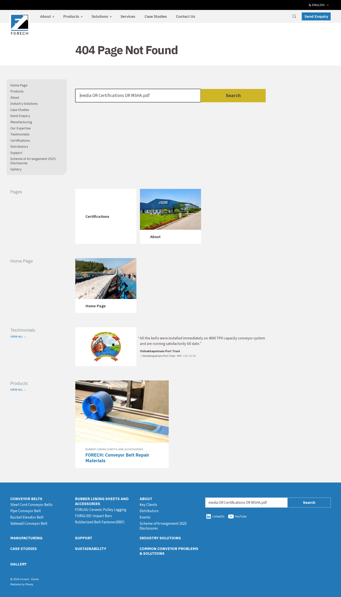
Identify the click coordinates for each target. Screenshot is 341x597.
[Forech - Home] (19, 25)
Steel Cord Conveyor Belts (31, 504)
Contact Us (185, 16)
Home (35, 579)
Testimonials (19, 134)
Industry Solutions (24, 103)
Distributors (19, 146)
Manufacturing (21, 122)
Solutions (100, 16)
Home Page (18, 85)
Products (71, 16)
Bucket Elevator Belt (27, 517)
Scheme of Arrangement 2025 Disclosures (163, 526)
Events (145, 517)
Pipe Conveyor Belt (25, 511)
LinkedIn (218, 516)
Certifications (20, 140)
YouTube (241, 516)
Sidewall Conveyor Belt (28, 523)
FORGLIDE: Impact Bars (93, 516)
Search (233, 95)
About (45, 16)
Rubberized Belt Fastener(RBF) (100, 522)
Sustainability (90, 548)
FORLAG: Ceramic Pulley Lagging (100, 509)
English (318, 5)
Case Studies (156, 16)
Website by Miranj (21, 584)
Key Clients (148, 504)
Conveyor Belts (26, 498)
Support (16, 153)
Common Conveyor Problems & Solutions (169, 551)
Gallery (15, 169)
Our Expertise (20, 128)
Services (128, 16)
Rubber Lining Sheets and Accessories (102, 501)
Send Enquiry (316, 16)
